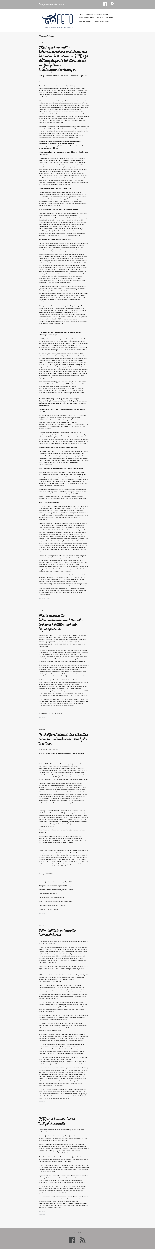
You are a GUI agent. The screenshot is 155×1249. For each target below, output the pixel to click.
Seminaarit (43, 1214)
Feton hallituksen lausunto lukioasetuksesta (57, 933)
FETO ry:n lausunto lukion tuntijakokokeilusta (57, 1121)
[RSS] (82, 1240)
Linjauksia (43, 598)
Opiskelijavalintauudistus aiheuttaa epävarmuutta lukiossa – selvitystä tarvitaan (63, 739)
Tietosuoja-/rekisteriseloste (101, 21)
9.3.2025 (41, 610)
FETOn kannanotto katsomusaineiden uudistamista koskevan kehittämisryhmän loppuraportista (61, 622)
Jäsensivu (59, 4)
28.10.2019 (42, 729)
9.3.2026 (41, 42)
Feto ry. (99, 17)
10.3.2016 (41, 1114)
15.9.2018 (41, 925)
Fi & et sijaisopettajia (84, 21)
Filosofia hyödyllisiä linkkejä (86, 17)
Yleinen (48, 598)
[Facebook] (72, 1240)
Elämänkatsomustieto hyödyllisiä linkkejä (97, 14)
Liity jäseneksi (46, 4)
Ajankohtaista (109, 17)
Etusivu (81, 14)
